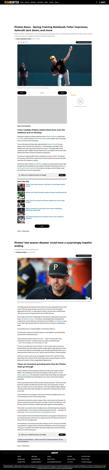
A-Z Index (70, 462)
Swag (49, 456)
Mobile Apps (21, 459)
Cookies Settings (87, 462)
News (21, 2)
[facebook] (96, 2)
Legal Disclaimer (36, 462)
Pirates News (25, 231)
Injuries (51, 2)
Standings (40, 2)
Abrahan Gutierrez (51, 136)
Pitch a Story (51, 459)
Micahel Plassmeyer (39, 138)
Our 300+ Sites (86, 456)
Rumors (27, 2)
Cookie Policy (21, 462)
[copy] (26, 42)
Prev (22, 93)
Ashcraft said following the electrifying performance (40, 412)
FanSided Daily (35, 459)
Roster (46, 2)
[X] (99, 2)
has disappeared (59, 321)
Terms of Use (85, 459)
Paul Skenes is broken (27, 319)
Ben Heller (20, 138)
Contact (69, 456)
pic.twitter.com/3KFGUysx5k (50, 341)
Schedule (33, 2)
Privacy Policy (71, 459)
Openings (34, 456)
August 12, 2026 (42, 343)
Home (19, 231)
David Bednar (38, 164)
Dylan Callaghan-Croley (23, 39)
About (19, 456)
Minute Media (9, 465)
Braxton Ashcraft (52, 144)
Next (62, 93)
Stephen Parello (21, 252)
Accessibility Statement (54, 462)
